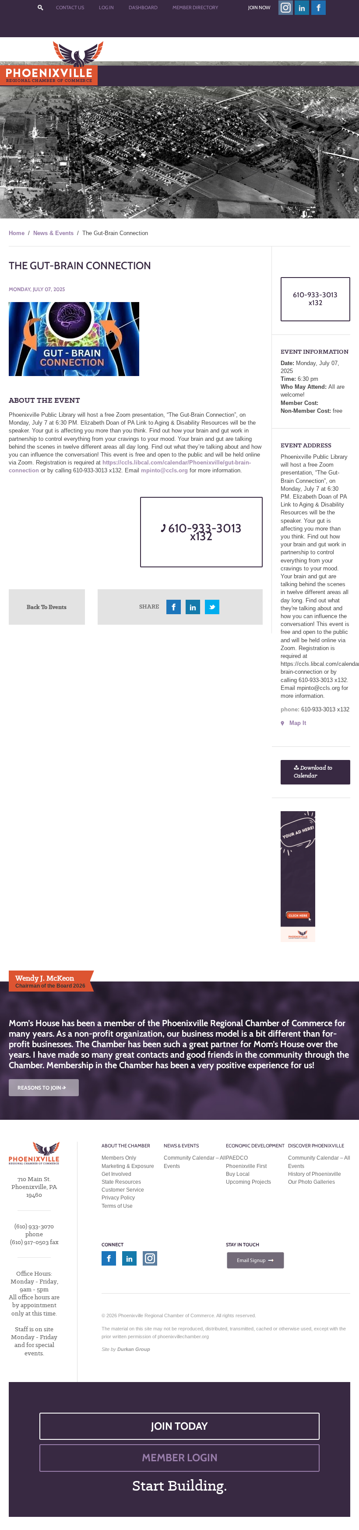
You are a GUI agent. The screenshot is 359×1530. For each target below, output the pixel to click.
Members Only (119, 1158)
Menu (27, 75)
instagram (285, 7)
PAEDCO (237, 1158)
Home (17, 233)
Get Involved (116, 1174)
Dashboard (143, 7)
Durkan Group (133, 1349)
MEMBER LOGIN (180, 1457)
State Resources (121, 1182)
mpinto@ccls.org (164, 470)
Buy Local (238, 1174)
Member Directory (195, 7)
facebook (318, 7)
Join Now (259, 7)
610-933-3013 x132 (203, 532)
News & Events (53, 233)
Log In (106, 7)
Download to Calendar (313, 772)
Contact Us (70, 7)
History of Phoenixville (314, 1174)
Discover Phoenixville (316, 1146)
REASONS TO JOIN (42, 1087)
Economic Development (255, 1146)
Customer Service (123, 1190)
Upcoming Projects (248, 1182)
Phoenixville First (246, 1166)
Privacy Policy (118, 1198)
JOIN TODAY (179, 1426)
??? (40, 7)
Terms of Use (117, 1206)
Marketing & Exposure (128, 1166)
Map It (297, 723)
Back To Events (47, 607)
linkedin (302, 7)
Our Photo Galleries (311, 1182)
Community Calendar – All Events (195, 1162)
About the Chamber (126, 1146)
